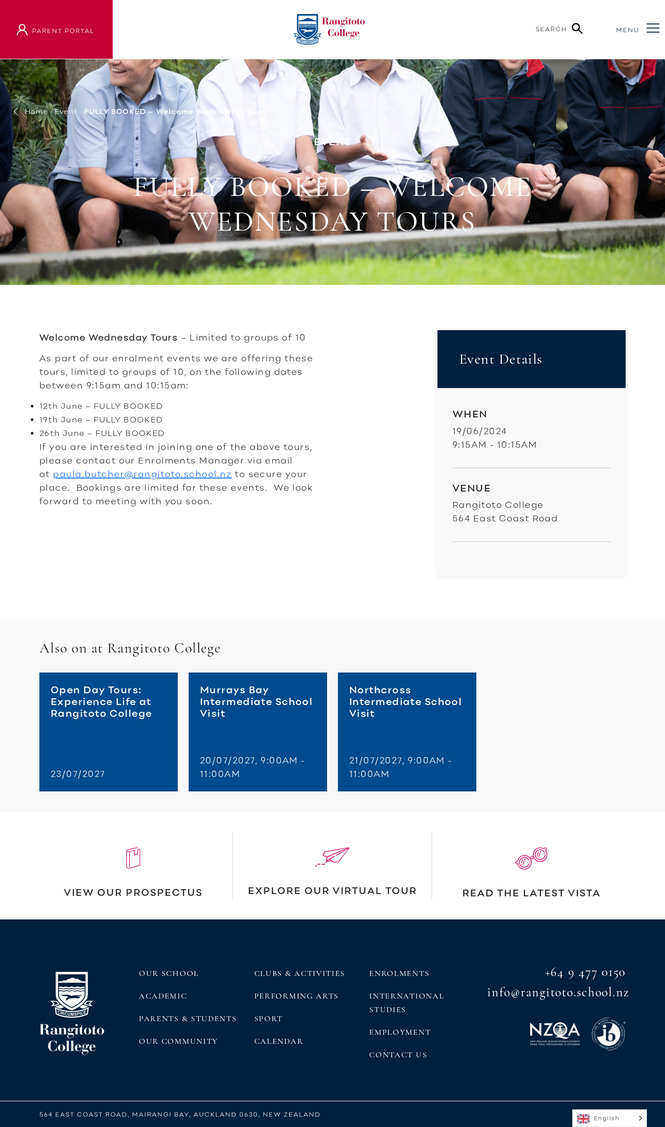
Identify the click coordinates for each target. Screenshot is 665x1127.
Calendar (279, 1041)
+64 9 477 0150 (585, 972)
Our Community (178, 1041)
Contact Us (398, 1055)
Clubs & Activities (299, 973)
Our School (169, 973)
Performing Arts (296, 996)
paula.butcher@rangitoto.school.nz (142, 473)
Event (66, 111)
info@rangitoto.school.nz (558, 992)
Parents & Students (188, 1018)
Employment (400, 1032)
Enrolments (399, 973)
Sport (268, 1018)
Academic (163, 996)
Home (36, 111)
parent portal (63, 30)
